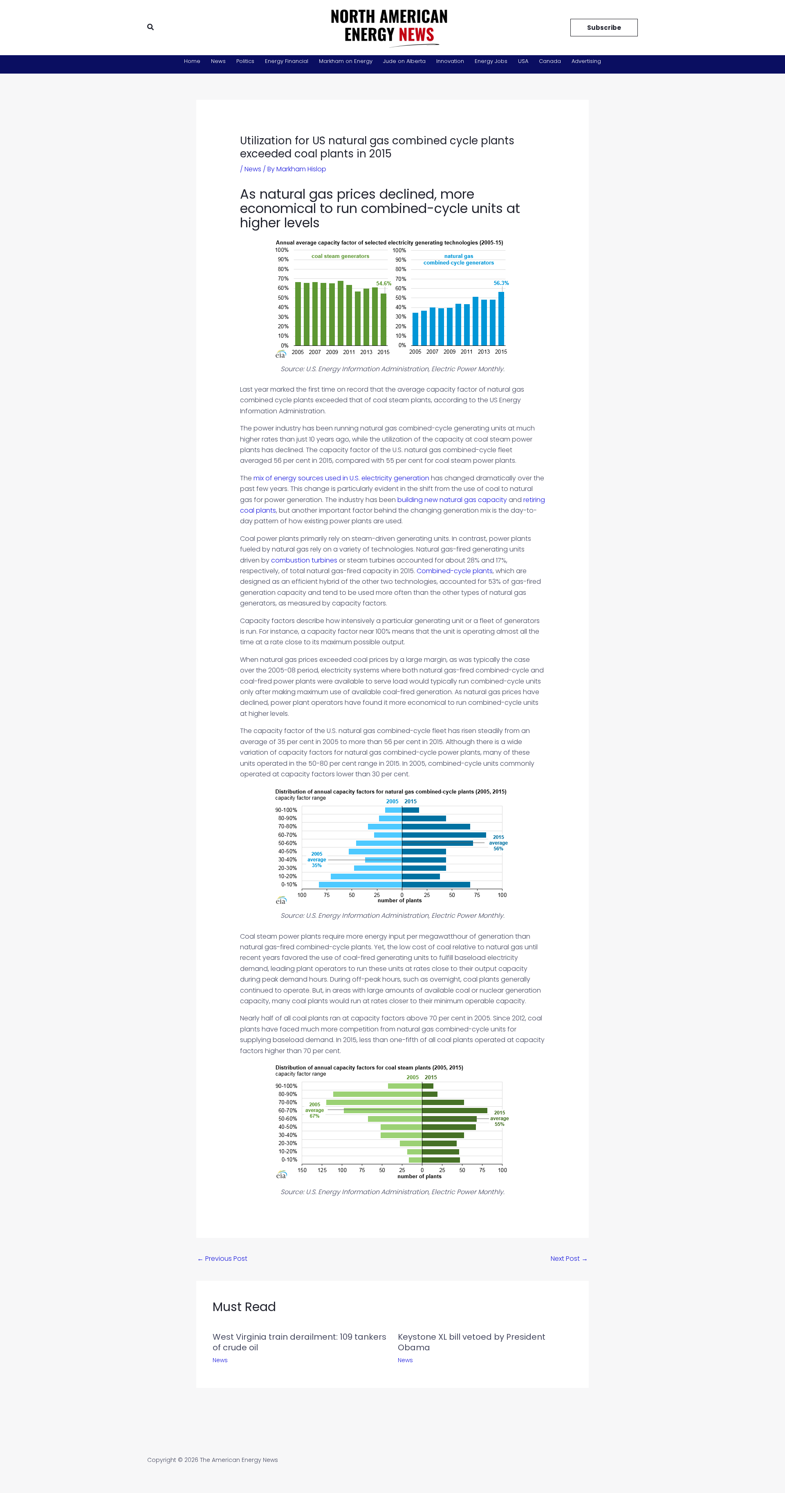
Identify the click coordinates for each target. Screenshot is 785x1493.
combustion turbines (304, 560)
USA (523, 61)
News (218, 61)
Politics (245, 61)
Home (192, 61)
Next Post (569, 1258)
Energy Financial (286, 61)
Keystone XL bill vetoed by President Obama (471, 1342)
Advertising (586, 61)
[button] (151, 28)
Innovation (450, 61)
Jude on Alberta (404, 61)
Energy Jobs (491, 61)
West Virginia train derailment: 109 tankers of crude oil (299, 1342)
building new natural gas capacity (452, 499)
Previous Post (222, 1258)
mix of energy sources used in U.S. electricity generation (341, 478)
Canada (550, 61)
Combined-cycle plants (455, 571)
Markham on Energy (345, 61)
